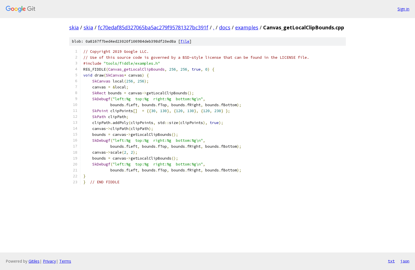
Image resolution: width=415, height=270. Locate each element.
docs (224, 27)
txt (391, 261)
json (404, 261)
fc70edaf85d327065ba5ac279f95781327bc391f (153, 27)
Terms (65, 261)
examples (246, 27)
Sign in (403, 9)
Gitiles (34, 261)
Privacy (49, 261)
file (184, 41)
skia (74, 27)
